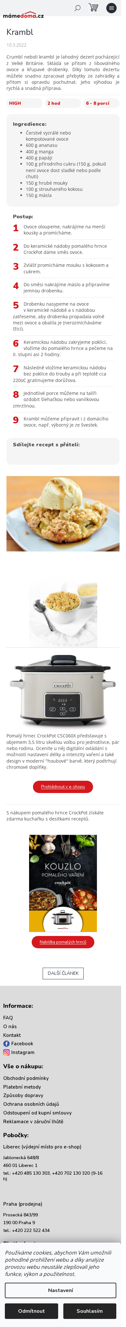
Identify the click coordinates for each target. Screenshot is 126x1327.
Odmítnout (31, 1311)
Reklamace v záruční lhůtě (33, 1121)
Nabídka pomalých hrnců (63, 942)
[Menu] (111, 8)
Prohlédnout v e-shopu (63, 787)
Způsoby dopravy (23, 1095)
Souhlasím (90, 1311)
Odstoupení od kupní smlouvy (37, 1113)
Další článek (63, 973)
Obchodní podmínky (26, 1078)
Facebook (22, 1043)
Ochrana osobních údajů (31, 1104)
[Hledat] (77, 8)
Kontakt (12, 1035)
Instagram (23, 1052)
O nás (10, 1026)
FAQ (8, 1018)
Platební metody (22, 1087)
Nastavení (60, 1290)
